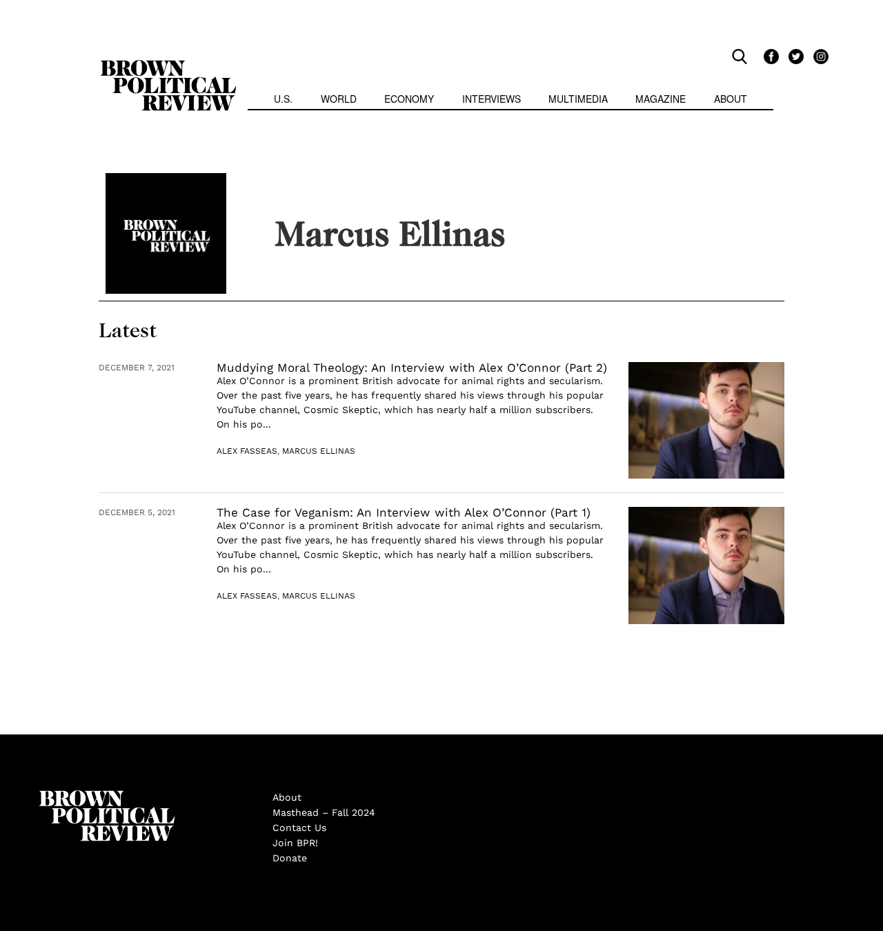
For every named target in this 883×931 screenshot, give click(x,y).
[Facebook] (769, 56)
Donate (289, 857)
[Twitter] (794, 56)
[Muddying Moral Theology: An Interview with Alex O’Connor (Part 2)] (706, 420)
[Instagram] (817, 56)
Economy (409, 99)
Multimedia (578, 99)
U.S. (283, 99)
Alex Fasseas (247, 451)
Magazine (660, 99)
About (730, 99)
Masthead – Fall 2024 (323, 812)
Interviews (491, 99)
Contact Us (299, 827)
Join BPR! (295, 842)
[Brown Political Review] (168, 66)
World (339, 99)
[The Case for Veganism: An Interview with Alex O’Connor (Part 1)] (706, 565)
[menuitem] (283, 100)
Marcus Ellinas (318, 451)
